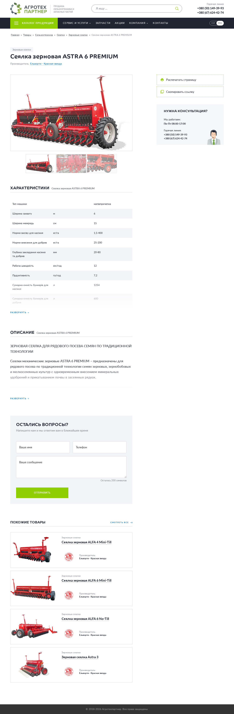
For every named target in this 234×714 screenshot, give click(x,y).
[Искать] (177, 9)
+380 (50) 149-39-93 (210, 8)
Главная (15, 35)
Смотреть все (119, 522)
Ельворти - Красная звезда (46, 63)
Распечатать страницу (181, 79)
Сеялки (61, 35)
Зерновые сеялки (78, 35)
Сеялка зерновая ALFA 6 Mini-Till (32, 573)
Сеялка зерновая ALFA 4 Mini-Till (32, 534)
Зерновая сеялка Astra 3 (26, 649)
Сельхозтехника (44, 35)
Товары (27, 35)
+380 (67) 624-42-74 (210, 12)
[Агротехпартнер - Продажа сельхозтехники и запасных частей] (28, 8)
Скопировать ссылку (180, 91)
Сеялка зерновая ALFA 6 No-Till (31, 611)
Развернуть (18, 312)
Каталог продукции (38, 23)
